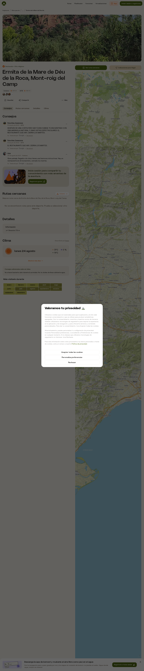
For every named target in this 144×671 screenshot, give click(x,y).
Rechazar (72, 362)
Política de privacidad (79, 344)
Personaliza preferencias (72, 357)
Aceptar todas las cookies (72, 352)
